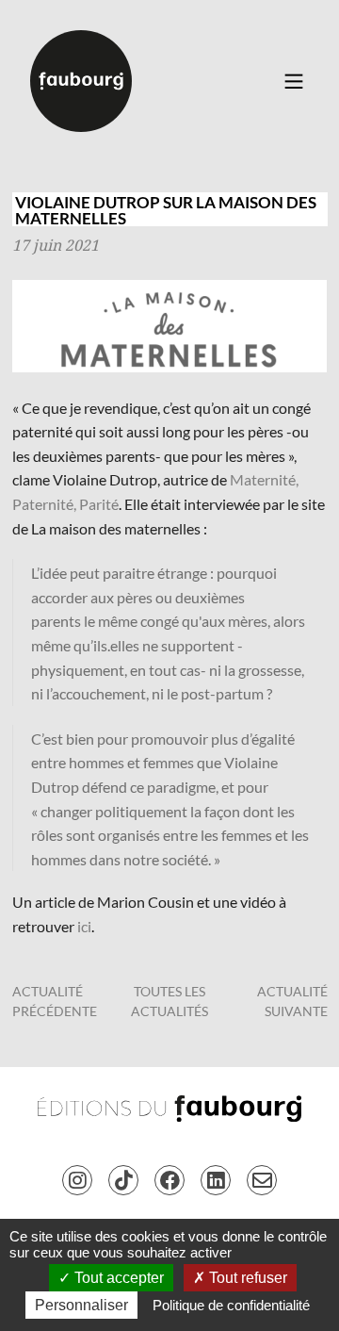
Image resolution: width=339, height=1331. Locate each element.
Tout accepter (117, 1278)
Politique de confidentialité (231, 1305)
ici (84, 926)
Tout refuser (246, 1278)
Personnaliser (81, 1305)
